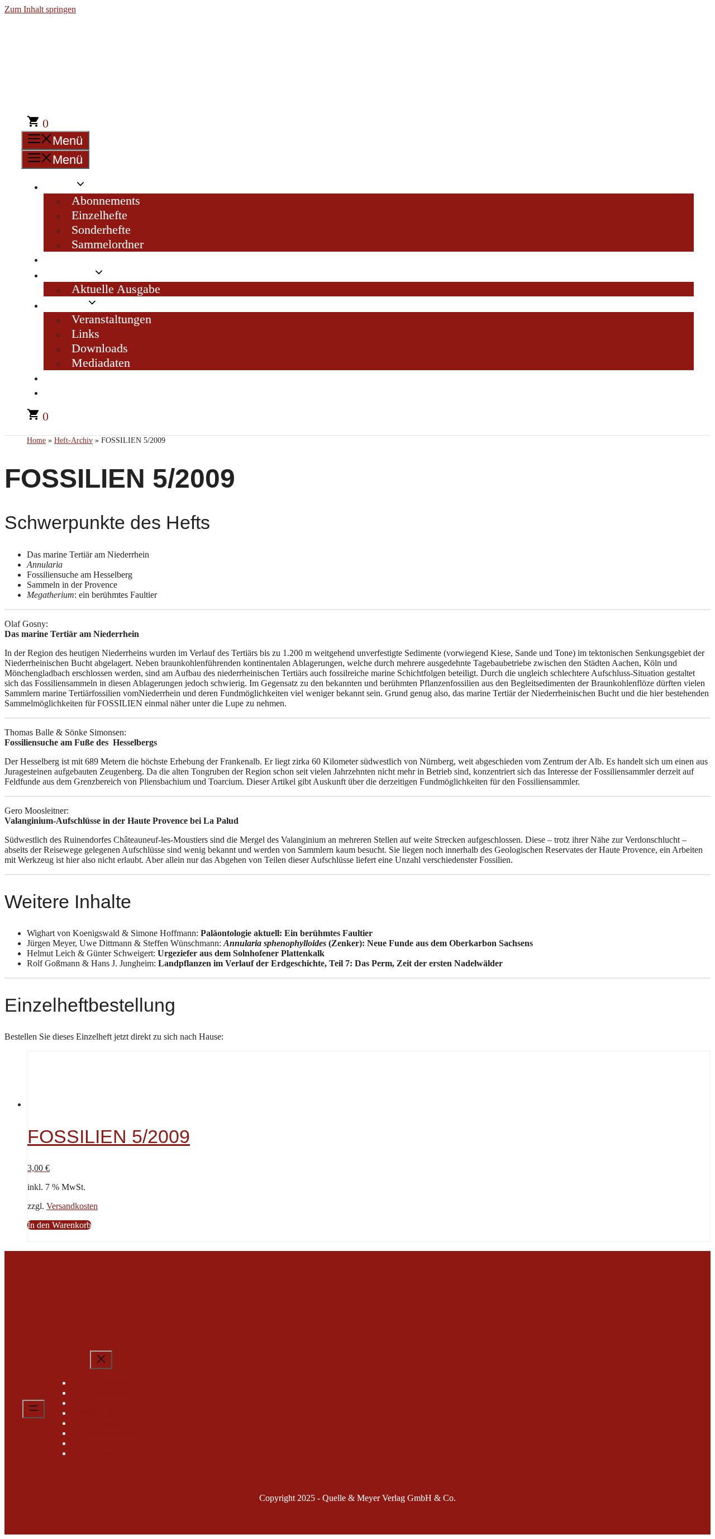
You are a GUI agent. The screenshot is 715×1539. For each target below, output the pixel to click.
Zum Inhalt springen (40, 9)
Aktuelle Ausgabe (116, 289)
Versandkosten (72, 1206)
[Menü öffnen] (33, 1409)
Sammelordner (108, 244)
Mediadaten (101, 363)
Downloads (100, 348)
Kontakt (69, 377)
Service (67, 304)
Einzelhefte (99, 215)
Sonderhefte (101, 230)
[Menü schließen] (101, 1360)
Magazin (71, 274)
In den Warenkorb (59, 1225)
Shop (61, 186)
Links (85, 334)
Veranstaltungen (111, 319)
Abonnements (106, 200)
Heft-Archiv (79, 259)
